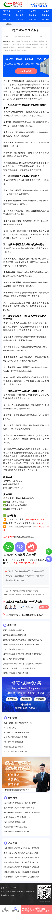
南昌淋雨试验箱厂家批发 (13, 747)
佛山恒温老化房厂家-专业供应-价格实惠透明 (21, 848)
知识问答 (19, 15)
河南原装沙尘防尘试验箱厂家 (15, 752)
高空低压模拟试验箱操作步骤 (14, 635)
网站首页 (6, 11)
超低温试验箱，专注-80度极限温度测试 (25, 595)
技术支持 (6, 19)
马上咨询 (26, 71)
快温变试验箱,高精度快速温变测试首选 (19, 808)
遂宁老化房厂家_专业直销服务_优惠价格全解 (21, 877)
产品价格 (32, 11)
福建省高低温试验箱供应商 (14, 822)
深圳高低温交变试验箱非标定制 (16, 832)
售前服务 (32, 15)
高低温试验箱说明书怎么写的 (15, 827)
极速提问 (43, 607)
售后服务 (45, 15)
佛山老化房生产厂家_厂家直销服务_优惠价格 (21, 872)
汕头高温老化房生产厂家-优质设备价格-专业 (21, 858)
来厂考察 (45, 19)
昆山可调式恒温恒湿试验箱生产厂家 (18, 723)
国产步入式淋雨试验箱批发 (13, 659)
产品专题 (45, 11)
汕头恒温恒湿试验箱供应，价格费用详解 (20, 803)
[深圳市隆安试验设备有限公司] (13, 4)
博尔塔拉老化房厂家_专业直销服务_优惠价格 (21, 867)
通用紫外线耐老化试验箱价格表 (25, 591)
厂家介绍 (32, 19)
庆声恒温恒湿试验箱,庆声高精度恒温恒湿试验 (21, 645)
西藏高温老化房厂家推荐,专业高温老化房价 (21, 853)
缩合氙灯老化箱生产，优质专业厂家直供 (19, 668)
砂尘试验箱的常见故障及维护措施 (17, 817)
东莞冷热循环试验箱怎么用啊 (15, 737)
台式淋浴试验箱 (10, 728)
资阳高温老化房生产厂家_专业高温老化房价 (21, 862)
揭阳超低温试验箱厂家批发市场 (15, 673)
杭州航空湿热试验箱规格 (13, 742)
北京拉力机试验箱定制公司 (13, 649)
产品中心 (19, 11)
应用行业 (6, 15)
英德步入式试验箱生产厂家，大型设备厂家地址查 (22, 664)
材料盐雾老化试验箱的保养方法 (16, 732)
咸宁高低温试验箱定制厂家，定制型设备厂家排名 (22, 654)
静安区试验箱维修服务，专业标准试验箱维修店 (22, 812)
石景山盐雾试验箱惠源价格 (13, 630)
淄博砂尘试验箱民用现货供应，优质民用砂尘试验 (22, 640)
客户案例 (19, 19)
